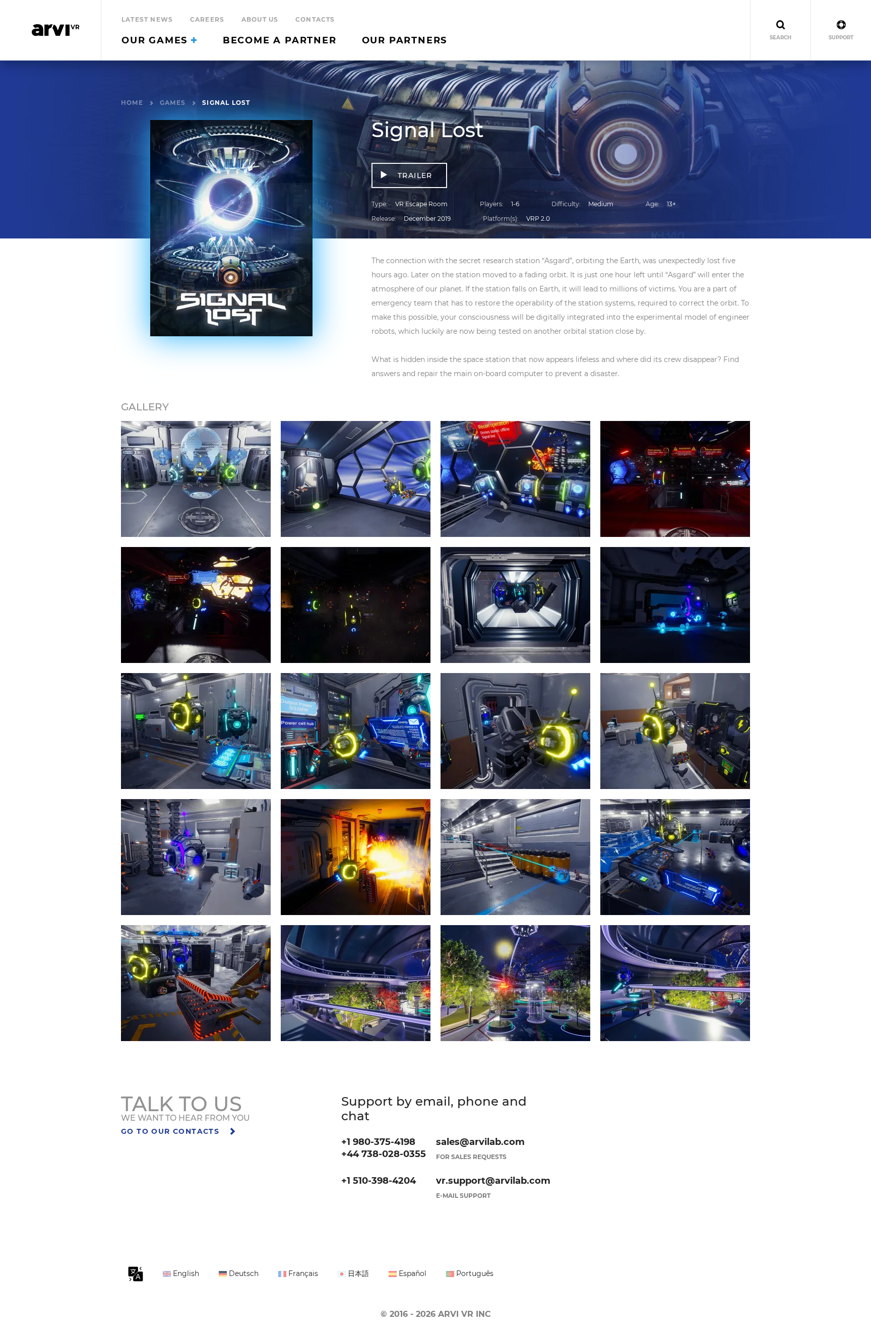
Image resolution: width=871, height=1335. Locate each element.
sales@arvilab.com (480, 1141)
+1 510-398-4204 (378, 1180)
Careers (207, 19)
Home (132, 102)
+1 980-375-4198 (378, 1141)
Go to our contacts (171, 1131)
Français (302, 1273)
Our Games (156, 40)
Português (473, 1273)
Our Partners (405, 40)
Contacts (315, 19)
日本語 (357, 1273)
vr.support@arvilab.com (493, 1180)
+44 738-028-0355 (383, 1154)
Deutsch (243, 1273)
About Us (260, 19)
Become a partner (280, 40)
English (185, 1273)
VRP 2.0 (538, 218)
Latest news (147, 19)
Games (172, 102)
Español (411, 1273)
